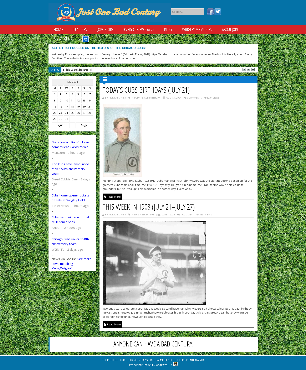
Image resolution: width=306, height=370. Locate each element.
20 (84, 106)
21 (89, 106)
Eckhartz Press (138, 359)
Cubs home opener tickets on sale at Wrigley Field (70, 197)
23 (60, 113)
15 (54, 106)
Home (58, 29)
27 (84, 113)
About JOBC (230, 29)
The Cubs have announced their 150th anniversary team (70, 168)
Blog (168, 29)
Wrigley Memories (197, 29)
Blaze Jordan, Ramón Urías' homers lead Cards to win (71, 144)
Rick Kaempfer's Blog (163, 359)
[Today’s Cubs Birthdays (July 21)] (122, 176)
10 (66, 100)
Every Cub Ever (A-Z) (139, 29)
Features (80, 29)
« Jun (60, 125)
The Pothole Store (114, 359)
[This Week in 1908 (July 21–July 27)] (154, 303)
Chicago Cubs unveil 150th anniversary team (70, 241)
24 (66, 113)
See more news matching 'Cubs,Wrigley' (71, 263)
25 (72, 113)
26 (78, 113)
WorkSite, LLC (164, 365)
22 (54, 113)
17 (66, 106)
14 (89, 100)
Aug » (84, 125)
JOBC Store (105, 29)
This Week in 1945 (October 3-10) (97, 69)
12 (78, 100)
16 (60, 106)
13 (84, 100)
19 (78, 106)
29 (54, 119)
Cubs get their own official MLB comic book (70, 219)
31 (66, 119)
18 (72, 106)
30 (60, 119)
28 (89, 113)
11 (72, 100)
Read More (113, 197)
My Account (63, 39)
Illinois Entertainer (191, 359)
